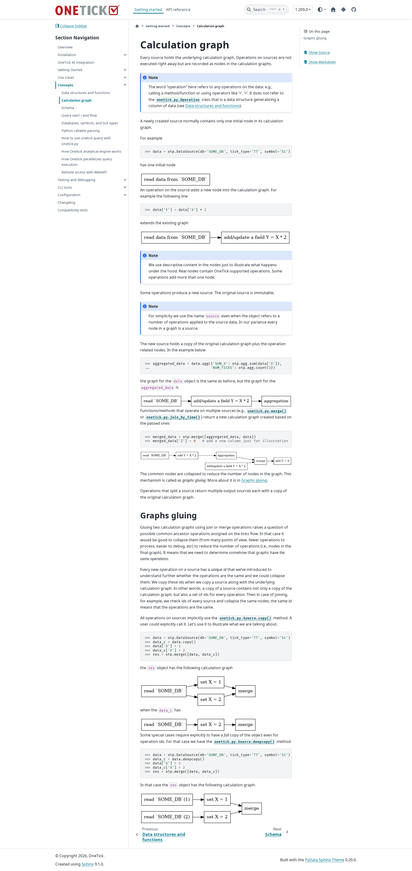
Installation (67, 54)
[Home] (137, 26)
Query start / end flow (79, 115)
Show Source (319, 52)
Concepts (65, 85)
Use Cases (66, 77)
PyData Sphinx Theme (324, 859)
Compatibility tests (73, 210)
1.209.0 (301, 9)
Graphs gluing (315, 38)
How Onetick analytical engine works (91, 151)
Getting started (148, 9)
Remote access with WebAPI (84, 172)
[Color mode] (321, 9)
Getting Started (70, 70)
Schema (68, 107)
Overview (65, 47)
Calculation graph (77, 100)
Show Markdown (322, 61)
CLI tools (65, 187)
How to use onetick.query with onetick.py (86, 141)
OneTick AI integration (76, 62)
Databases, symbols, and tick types (90, 123)
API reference (178, 9)
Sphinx (88, 864)
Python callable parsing (81, 130)
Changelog (66, 202)
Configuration (69, 195)
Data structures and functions (86, 92)
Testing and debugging (76, 179)
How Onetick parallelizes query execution (87, 161)
